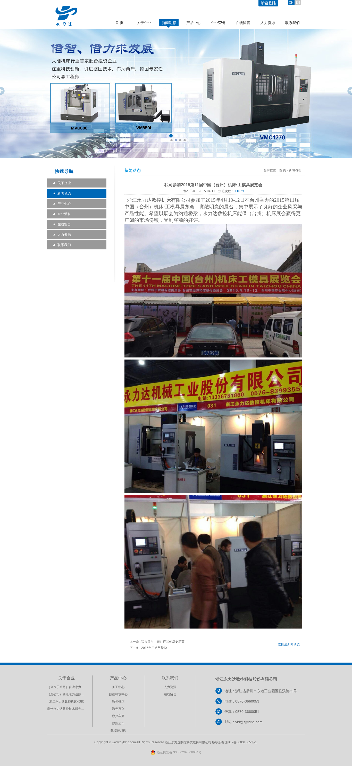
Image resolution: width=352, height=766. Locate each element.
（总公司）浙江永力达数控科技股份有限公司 (78, 694)
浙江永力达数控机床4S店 (66, 701)
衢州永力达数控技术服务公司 (67, 709)
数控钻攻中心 (118, 694)
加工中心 (118, 687)
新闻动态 (169, 23)
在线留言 (243, 23)
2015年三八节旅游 (154, 648)
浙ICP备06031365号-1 (241, 742)
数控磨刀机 (118, 730)
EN (298, 2)
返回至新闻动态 (289, 644)
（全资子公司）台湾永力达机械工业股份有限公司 (81, 687)
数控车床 (118, 716)
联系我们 (292, 23)
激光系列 (118, 709)
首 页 (119, 23)
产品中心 (193, 23)
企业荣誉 (218, 23)
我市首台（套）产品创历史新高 (163, 641)
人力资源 (268, 23)
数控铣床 (118, 701)
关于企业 (144, 23)
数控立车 (118, 723)
